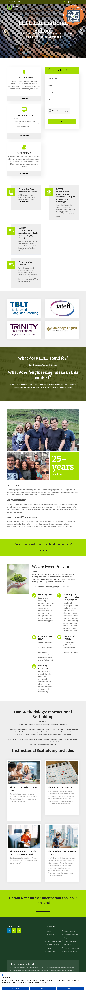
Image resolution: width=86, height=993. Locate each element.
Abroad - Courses (53, 945)
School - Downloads (71, 951)
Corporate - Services (54, 941)
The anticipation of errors (60, 787)
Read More (24, 98)
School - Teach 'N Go (71, 948)
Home (49, 931)
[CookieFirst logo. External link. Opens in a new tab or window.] (2, 975)
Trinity (49, 948)
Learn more (43, 550)
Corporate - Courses (71, 938)
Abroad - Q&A (69, 945)
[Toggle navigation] (78, 7)
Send (62, 121)
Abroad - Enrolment (71, 941)
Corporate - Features (71, 935)
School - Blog (51, 951)
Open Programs (69, 931)
